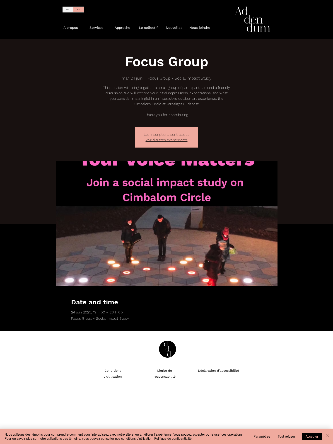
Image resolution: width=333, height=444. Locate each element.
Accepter (312, 436)
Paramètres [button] (261, 436)
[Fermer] (327, 436)
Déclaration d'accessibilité (218, 370)
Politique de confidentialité (173, 438)
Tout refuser (286, 436)
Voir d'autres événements (167, 140)
